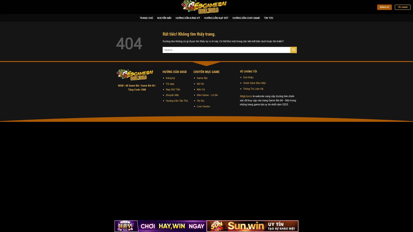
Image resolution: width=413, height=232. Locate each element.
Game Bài (202, 78)
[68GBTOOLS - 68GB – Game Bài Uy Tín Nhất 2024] (206, 7)
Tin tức (268, 18)
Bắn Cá (201, 89)
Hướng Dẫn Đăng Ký (188, 18)
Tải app (170, 83)
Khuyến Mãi (164, 18)
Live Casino (203, 106)
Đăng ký (170, 78)
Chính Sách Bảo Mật (254, 83)
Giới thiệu (248, 77)
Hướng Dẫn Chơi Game (246, 18)
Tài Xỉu (200, 100)
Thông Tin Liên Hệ (253, 88)
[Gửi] (293, 50)
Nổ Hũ (200, 83)
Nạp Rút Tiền (173, 89)
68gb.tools (246, 96)
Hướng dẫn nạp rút (216, 18)
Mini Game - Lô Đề (207, 95)
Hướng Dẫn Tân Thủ (177, 100)
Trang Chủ (146, 18)
